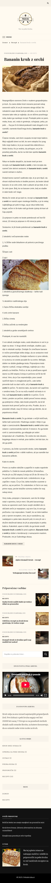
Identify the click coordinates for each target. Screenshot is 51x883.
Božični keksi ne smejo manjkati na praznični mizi (23, 822)
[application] (25, 685)
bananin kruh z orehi (13, 544)
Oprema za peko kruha (13, 752)
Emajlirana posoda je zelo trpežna (16, 836)
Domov (5, 794)
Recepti (33, 53)
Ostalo (5, 758)
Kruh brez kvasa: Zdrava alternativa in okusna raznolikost (22, 829)
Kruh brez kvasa (10, 746)
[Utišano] (42, 695)
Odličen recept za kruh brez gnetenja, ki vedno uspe (15, 622)
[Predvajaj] (5, 695)
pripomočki (8, 770)
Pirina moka (8, 764)
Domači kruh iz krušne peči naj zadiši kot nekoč (16, 641)
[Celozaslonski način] (45, 695)
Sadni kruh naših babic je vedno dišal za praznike (17, 603)
